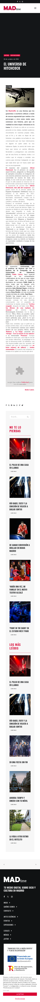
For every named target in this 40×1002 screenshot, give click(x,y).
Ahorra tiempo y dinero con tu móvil (18, 799)
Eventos (7, 920)
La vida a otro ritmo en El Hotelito (18, 838)
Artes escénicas (10, 916)
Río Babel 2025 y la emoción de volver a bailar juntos (18, 506)
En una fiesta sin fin (18, 762)
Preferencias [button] (20, 999)
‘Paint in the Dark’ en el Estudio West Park (19, 630)
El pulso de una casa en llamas (19, 466)
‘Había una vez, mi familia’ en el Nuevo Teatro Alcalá (18, 589)
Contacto (7, 910)
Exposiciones (15, 55)
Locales (7, 930)
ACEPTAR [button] (20, 994)
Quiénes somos (9, 906)
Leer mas (13, 471)
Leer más (6, 991)
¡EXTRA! (6, 55)
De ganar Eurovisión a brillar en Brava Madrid (19, 548)
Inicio (6, 902)
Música (6, 934)
